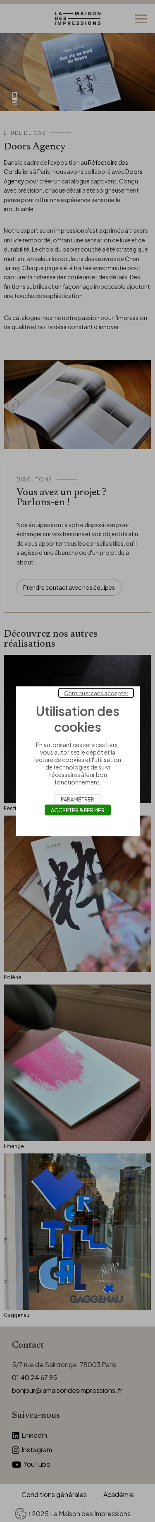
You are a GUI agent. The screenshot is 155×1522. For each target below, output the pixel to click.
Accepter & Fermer (78, 809)
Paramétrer (77, 799)
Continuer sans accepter (96, 692)
